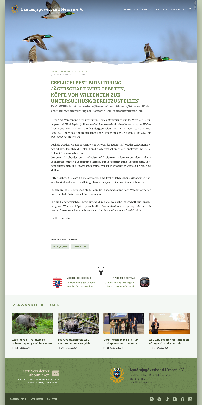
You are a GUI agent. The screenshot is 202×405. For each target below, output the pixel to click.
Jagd (145, 9)
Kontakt (52, 399)
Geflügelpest (60, 246)
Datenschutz (18, 399)
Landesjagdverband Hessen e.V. (52, 9)
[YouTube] (175, 399)
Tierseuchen (79, 246)
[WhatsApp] (159, 399)
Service (176, 9)
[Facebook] (182, 399)
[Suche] (190, 9)
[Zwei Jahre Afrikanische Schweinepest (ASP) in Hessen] (32, 323)
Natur (159, 9)
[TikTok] (167, 399)
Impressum (36, 399)
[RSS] (190, 399)
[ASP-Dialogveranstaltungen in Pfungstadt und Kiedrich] (169, 323)
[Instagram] (152, 399)
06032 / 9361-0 (137, 378)
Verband (129, 9)
